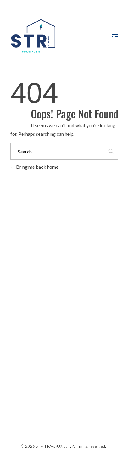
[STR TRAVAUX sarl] (33, 36)
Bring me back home (36, 167)
